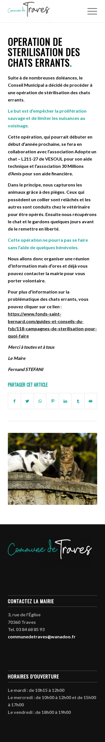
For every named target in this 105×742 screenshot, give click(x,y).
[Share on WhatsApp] (40, 401)
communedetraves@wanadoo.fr (42, 636)
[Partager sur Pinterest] (52, 401)
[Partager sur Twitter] (27, 401)
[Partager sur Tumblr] (78, 401)
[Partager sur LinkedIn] (65, 401)
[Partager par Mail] (91, 401)
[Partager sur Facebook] (14, 401)
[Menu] (89, 11)
